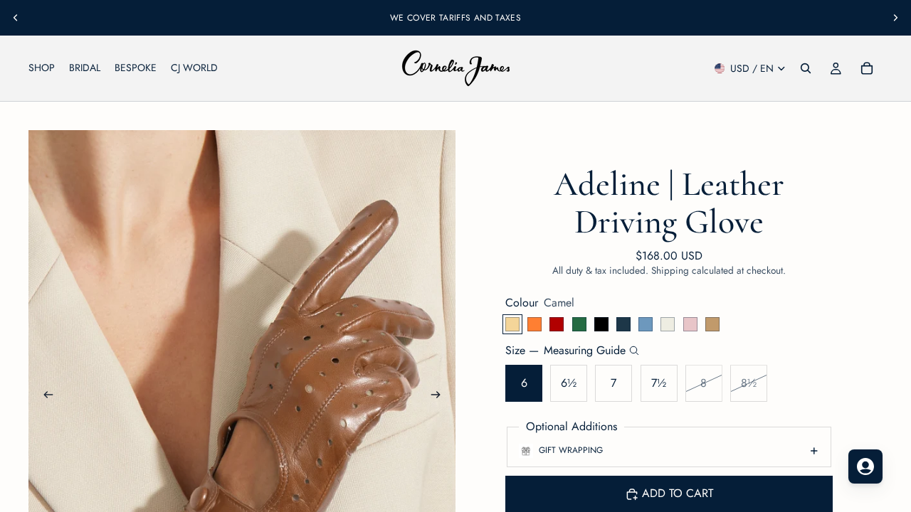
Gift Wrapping (571, 450)
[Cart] (867, 68)
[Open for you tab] (865, 466)
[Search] (805, 68)
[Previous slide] (15, 17)
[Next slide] (895, 17)
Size (565, 350)
